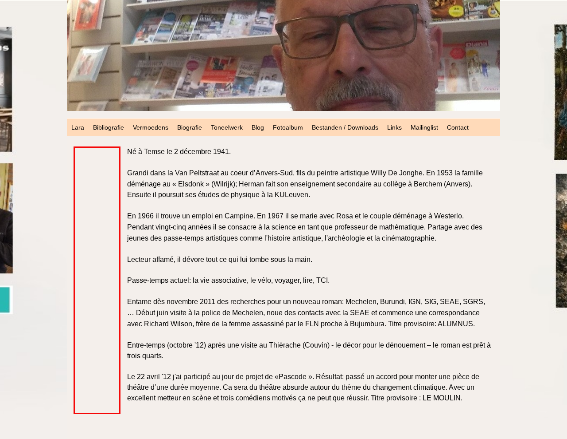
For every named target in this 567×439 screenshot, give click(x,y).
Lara (77, 127)
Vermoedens (150, 127)
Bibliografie (108, 127)
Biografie (189, 127)
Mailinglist (424, 127)
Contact (458, 127)
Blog (258, 127)
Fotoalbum (288, 127)
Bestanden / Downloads (345, 127)
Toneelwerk (227, 127)
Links (394, 127)
